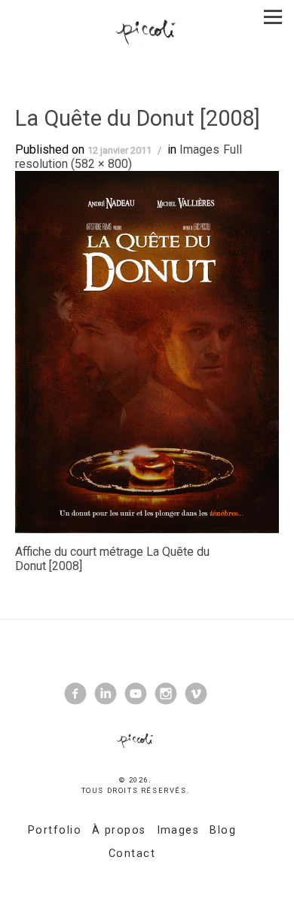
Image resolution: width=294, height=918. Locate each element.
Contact (132, 853)
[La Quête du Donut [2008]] (147, 351)
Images (199, 149)
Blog (223, 830)
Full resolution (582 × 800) (128, 156)
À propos (119, 830)
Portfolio (54, 830)
